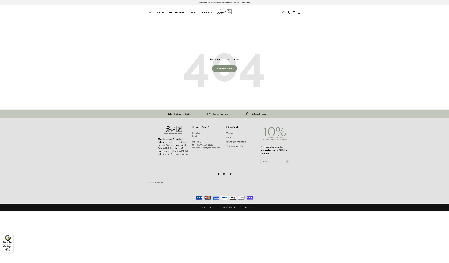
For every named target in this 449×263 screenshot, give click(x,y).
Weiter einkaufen (224, 69)
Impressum (214, 207)
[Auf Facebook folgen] (218, 174)
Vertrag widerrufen (234, 146)
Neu (150, 12)
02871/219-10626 (205, 145)
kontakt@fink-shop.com (211, 148)
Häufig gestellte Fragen (236, 142)
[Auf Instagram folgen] (224, 174)
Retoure (229, 137)
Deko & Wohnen (176, 12)
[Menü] (11, 235)
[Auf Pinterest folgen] (230, 174)
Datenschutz (245, 207)
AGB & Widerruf (229, 207)
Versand (230, 133)
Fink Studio (204, 12)
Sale (193, 12)
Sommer (161, 12)
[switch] (7, 249)
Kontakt (202, 207)
